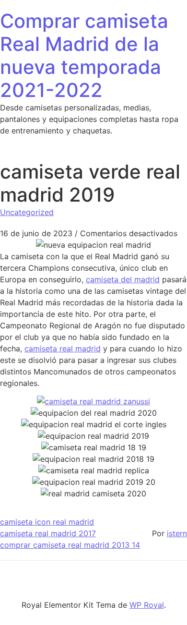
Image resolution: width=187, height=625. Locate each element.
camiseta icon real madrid (47, 522)
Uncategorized (27, 212)
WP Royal (146, 605)
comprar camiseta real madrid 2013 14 (70, 545)
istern (177, 533)
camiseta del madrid (123, 279)
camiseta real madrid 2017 (48, 533)
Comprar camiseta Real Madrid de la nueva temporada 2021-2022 (84, 55)
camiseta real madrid (62, 348)
